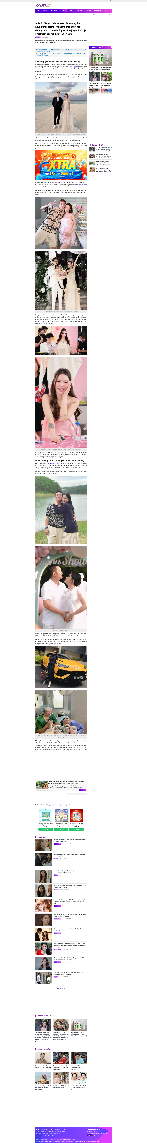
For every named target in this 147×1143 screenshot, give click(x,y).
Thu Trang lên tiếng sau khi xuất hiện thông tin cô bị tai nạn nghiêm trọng (43, 1087)
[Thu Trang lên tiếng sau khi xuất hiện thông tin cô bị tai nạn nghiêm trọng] (43, 1078)
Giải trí (62, 10)
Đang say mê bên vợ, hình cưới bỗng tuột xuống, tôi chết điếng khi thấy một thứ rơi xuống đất (70, 915)
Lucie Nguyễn (73, 67)
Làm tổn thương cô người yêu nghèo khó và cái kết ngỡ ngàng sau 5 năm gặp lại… (69, 855)
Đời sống (53, 10)
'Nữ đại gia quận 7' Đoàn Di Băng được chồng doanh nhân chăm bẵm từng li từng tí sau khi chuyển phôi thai (61, 54)
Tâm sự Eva (56, 889)
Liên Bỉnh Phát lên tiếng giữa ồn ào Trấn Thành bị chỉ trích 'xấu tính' (78, 1087)
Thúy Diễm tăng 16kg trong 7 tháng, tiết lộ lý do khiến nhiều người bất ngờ (60, 1067)
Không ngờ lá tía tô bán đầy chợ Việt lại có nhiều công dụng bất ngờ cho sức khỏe (106, 84)
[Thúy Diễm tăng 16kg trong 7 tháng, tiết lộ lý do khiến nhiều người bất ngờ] (61, 1058)
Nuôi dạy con (97, 10)
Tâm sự (55, 858)
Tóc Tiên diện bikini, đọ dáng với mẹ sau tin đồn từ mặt (61, 1086)
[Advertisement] (61, 766)
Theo (76, 793)
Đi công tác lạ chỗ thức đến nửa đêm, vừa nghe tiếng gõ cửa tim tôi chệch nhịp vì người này (70, 886)
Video (106, 10)
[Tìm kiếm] (109, 14)
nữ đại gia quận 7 (67, 805)
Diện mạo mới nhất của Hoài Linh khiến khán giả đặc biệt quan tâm (78, 1067)
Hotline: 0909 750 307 (57, 1)
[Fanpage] (101, 1)
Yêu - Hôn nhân (44, 10)
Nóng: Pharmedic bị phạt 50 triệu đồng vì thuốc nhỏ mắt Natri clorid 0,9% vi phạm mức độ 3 (79, 1035)
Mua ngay (45, 829)
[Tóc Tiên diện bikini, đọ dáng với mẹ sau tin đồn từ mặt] (61, 1078)
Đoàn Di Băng (55, 463)
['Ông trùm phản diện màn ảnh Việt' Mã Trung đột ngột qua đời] (43, 1058)
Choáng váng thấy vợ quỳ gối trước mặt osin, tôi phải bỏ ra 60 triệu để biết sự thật (69, 929)
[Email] (111, 1)
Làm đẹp (71, 10)
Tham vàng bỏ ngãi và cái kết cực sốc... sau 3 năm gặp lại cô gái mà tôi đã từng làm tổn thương (69, 973)
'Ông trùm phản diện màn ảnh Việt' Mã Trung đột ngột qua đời (43, 1066)
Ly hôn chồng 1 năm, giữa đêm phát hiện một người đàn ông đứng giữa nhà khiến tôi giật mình (69, 871)
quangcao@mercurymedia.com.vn (98, 1133)
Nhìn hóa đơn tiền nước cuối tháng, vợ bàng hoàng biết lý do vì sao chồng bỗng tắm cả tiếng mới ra (70, 958)
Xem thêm (82, 790)
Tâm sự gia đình (57, 843)
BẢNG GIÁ (90, 1135)
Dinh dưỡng (89, 10)
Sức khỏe (79, 10)
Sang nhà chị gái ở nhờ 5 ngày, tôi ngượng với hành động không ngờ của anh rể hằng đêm (70, 840)
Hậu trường (38, 37)
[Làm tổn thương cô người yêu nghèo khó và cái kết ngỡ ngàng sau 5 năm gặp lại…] (43, 859)
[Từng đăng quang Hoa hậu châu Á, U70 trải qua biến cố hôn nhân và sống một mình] (106, 93)
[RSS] (108, 1)
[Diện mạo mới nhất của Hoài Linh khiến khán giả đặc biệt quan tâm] (79, 1058)
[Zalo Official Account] (104, 0)
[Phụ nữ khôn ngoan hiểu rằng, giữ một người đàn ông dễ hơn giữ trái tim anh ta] (94, 93)
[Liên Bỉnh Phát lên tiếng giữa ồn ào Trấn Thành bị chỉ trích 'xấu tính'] (79, 1078)
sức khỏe (82, 185)
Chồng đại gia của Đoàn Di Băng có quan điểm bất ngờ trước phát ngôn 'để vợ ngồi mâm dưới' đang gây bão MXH (61, 50)
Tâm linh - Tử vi (57, 906)
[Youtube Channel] (106, 1)
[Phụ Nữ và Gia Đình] (43, 5)
